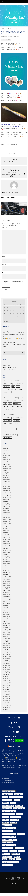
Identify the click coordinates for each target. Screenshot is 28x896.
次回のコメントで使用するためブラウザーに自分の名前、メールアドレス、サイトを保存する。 (15, 282)
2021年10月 (5, 577)
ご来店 (18, 386)
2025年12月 (5, 466)
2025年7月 (5, 477)
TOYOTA (13, 426)
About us (21, 878)
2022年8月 (5, 554)
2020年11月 (5, 601)
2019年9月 (5, 632)
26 (17, 316)
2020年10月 (6, 603)
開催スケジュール (15, 879)
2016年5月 (5, 709)
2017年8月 (5, 687)
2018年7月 (5, 663)
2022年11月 (5, 548)
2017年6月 (5, 691)
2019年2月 (5, 647)
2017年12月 (5, 678)
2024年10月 (6, 497)
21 (23, 313)
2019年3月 (5, 645)
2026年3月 (5, 459)
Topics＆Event (6, 365)
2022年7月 (5, 557)
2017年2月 (5, 700)
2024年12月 (6, 493)
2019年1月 (5, 649)
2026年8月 (5, 448)
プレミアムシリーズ (12, 389)
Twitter (22, 161)
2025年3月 (5, 486)
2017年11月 (5, 680)
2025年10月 (6, 470)
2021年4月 (5, 590)
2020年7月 (5, 610)
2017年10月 (5, 683)
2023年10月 (6, 523)
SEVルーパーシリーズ (13, 126)
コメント (4, 227)
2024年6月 (5, 506)
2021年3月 (5, 592)
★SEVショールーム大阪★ (9, 367)
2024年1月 (5, 517)
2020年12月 (6, 599)
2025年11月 (5, 468)
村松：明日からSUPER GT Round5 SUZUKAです (13, 754)
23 (7, 316)
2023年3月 (5, 539)
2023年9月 (5, 526)
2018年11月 (5, 654)
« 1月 (4, 321)
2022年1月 (5, 570)
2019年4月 (5, 643)
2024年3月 (5, 512)
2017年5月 (5, 694)
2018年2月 (5, 674)
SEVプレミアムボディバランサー (10, 434)
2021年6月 (5, 585)
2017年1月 (5, 703)
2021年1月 (5, 596)
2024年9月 (5, 499)
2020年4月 (5, 616)
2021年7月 (5, 583)
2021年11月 (5, 574)
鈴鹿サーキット (17, 403)
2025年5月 (5, 481)
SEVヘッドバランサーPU (9, 406)
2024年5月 (5, 508)
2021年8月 (5, 581)
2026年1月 (5, 464)
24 (10, 316)
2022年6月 (5, 559)
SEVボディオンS (20, 406)
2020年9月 (5, 605)
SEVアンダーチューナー (8, 811)
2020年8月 (5, 607)
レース (14, 400)
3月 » (7, 321)
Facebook (7, 161)
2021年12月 (5, 572)
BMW (5, 431)
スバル (5, 403)
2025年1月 (5, 490)
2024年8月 (5, 501)
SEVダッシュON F (7, 437)
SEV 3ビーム (16, 420)
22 (4, 316)
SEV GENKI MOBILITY (9, 414)
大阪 (4, 859)
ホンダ (10, 403)
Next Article (12, 172)
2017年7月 (5, 689)
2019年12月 (5, 625)
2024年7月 (5, 504)
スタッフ (17, 409)
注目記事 (20, 389)
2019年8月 (5, 634)
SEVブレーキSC (7, 856)
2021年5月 (5, 588)
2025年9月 (5, 473)
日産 (9, 431)
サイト (3, 272)
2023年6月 (5, 532)
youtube (6, 426)
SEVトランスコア (7, 420)
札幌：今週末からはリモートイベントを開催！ (11, 175)
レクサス (16, 423)
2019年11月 (5, 627)
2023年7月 (5, 530)
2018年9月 (5, 658)
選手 (4, 389)
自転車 (16, 397)
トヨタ (22, 397)
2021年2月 (5, 594)
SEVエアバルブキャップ (8, 409)
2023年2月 (5, 541)
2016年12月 (5, 705)
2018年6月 (5, 665)
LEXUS (10, 423)
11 (13, 310)
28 (23, 316)
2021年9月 (5, 579)
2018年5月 (5, 667)
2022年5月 (5, 561)
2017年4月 (5, 696)
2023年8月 (5, 528)
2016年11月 (5, 707)
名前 (3, 256)
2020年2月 (5, 621)
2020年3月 (5, 618)
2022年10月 (6, 550)
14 (23, 310)
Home (8, 876)
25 (13, 316)
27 (20, 316)
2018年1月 (5, 676)
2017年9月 (5, 685)
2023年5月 (5, 534)
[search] (23, 353)
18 (13, 313)
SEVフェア (21, 400)
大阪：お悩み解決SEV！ (16, 170)
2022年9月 (5, 552)
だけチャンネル (7, 392)
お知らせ (5, 383)
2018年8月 (5, 661)
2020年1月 (5, 623)
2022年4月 (5, 563)
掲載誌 (5, 423)
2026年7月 (5, 450)
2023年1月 (5, 543)
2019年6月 (5, 638)
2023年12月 (6, 519)
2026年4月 (5, 457)
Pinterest (14, 161)
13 (20, 310)
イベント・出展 (7, 386)
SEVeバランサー (7, 400)
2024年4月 (5, 510)
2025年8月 (5, 475)
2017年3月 (5, 698)
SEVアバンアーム (7, 417)
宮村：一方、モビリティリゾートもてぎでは (13, 332)
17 (10, 313)
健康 (14, 153)
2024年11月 (5, 495)
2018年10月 (6, 656)
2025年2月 (5, 488)
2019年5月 (5, 641)
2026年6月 (5, 453)
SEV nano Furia (6, 124)
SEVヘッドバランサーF (18, 417)
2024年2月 (5, 515)
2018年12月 (5, 652)
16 (7, 313)
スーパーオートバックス (8, 836)
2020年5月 (5, 614)
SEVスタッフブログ (14, 746)
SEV (11, 383)
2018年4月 (5, 669)
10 (10, 310)
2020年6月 (5, 612)
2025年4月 (5, 484)
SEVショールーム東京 (7, 36)
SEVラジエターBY (16, 392)
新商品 (16, 856)
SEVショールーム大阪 (8, 380)
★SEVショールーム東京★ (6, 39)
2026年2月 (5, 462)
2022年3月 (5, 565)
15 (4, 313)
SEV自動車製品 (18, 380)
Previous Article (16, 168)
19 (17, 313)
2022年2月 (5, 568)
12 (17, 310)
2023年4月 (5, 537)
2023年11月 (5, 521)
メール (4, 264)
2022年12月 (6, 546)
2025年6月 (5, 479)
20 (20, 313)
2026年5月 (5, 455)
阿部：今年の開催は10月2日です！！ (12, 342)
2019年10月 (5, 630)
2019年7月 (5, 636)
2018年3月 (5, 672)
